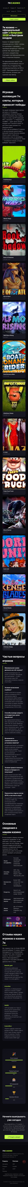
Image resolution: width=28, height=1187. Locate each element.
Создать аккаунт (14, 19)
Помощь (4, 1171)
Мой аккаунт (14, 15)
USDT (14, 1168)
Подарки (4, 1166)
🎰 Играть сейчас (9, 80)
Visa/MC (15, 1166)
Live (3, 1168)
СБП (14, 1164)
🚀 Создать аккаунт (14, 1137)
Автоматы (5, 1164)
